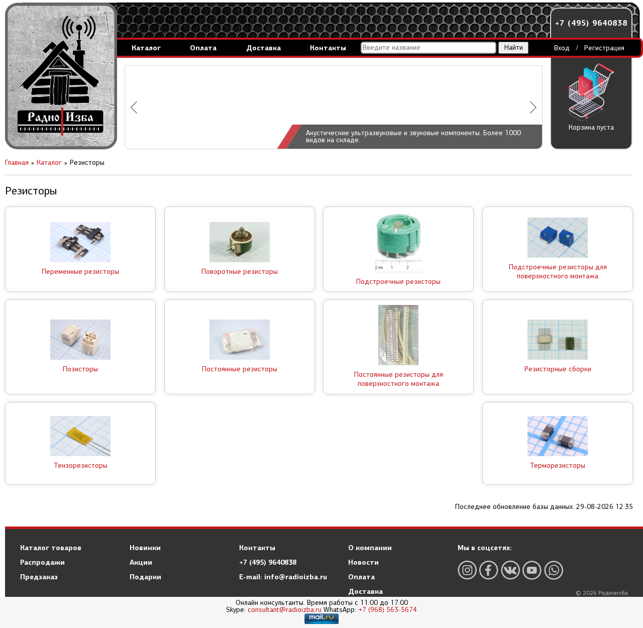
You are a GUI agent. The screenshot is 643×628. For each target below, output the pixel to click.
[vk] (510, 570)
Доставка (263, 47)
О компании (370, 547)
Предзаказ (39, 576)
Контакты (328, 47)
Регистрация (604, 48)
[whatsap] (553, 570)
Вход (562, 48)
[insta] (467, 570)
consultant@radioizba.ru (285, 609)
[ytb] (532, 570)
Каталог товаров (50, 547)
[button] (134, 107)
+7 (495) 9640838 (591, 23)
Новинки (145, 547)
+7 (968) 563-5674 (387, 609)
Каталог (146, 47)
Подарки (145, 576)
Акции (141, 562)
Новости (363, 562)
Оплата (203, 47)
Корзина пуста (591, 127)
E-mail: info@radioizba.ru (283, 576)
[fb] (488, 570)
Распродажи (42, 562)
